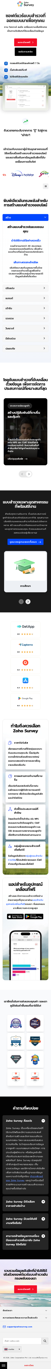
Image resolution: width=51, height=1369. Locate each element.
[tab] (25, 246)
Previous (22, 474)
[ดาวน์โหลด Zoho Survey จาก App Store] (15, 916)
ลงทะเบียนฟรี (24, 42)
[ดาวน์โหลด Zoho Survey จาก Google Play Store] (34, 916)
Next (29, 474)
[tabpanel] (25, 248)
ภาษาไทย (11, 1349)
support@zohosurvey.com (19, 1326)
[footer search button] (44, 1341)
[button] (45, 186)
